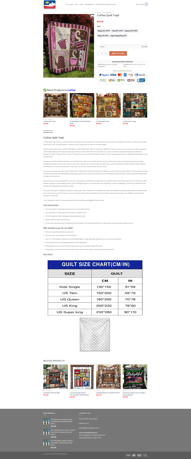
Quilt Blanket (107, 12)
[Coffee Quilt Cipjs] (55, 105)
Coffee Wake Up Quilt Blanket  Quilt (80, 122)
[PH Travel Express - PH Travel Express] (53, 4)
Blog (81, 4)
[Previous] (43, 111)
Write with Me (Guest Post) (106, 4)
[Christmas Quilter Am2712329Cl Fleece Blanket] (135, 376)
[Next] (147, 111)
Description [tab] (47, 132)
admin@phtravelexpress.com (89, 428)
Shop (76, 4)
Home (71, 4)
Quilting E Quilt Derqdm (51, 393)
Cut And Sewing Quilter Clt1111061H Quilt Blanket (79, 394)
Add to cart (118, 53)
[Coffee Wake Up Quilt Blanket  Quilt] (82, 105)
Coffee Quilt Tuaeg (129, 121)
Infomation (89, 4)
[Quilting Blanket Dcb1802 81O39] (108, 376)
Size (99, 26)
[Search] (67, 4)
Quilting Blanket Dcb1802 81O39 (107, 393)
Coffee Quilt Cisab (102, 121)
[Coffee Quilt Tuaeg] (135, 105)
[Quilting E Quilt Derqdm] (55, 376)
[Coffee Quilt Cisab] (108, 105)
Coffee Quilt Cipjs (49, 121)
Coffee (71, 90)
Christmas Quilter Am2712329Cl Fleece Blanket (134, 394)
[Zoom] (46, 75)
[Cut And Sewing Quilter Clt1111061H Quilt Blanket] (82, 376)
